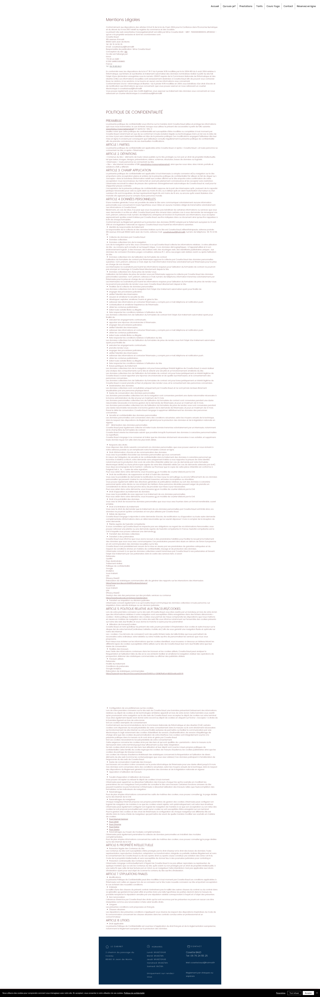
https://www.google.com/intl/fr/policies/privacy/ (126, 583)
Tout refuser (294, 993)
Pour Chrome (115, 824)
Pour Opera (114, 829)
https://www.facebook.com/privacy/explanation (127, 598)
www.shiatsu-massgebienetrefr (120, 129)
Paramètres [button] (280, 993)
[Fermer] (317, 993)
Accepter (308, 993)
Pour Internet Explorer (118, 819)
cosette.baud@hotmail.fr (123, 47)
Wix (125, 51)
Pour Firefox (114, 827)
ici (156, 472)
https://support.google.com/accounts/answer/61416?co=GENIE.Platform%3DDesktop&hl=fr (144, 673)
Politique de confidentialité (134, 993)
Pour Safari (113, 821)
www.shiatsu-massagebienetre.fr (139, 32)
